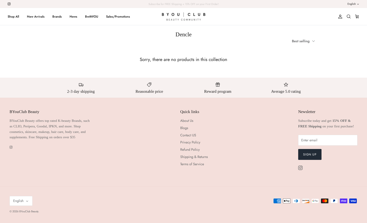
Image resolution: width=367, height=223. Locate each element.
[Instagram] (9, 3)
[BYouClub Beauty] (183, 16)
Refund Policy (190, 149)
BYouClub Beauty (28, 211)
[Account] (339, 16)
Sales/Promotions (118, 16)
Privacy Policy (190, 142)
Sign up (310, 154)
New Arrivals (36, 16)
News (73, 16)
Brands (57, 16)
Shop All (13, 16)
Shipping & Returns (194, 156)
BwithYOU (91, 16)
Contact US (188, 135)
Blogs (184, 127)
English (352, 4)
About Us (186, 120)
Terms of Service (192, 164)
